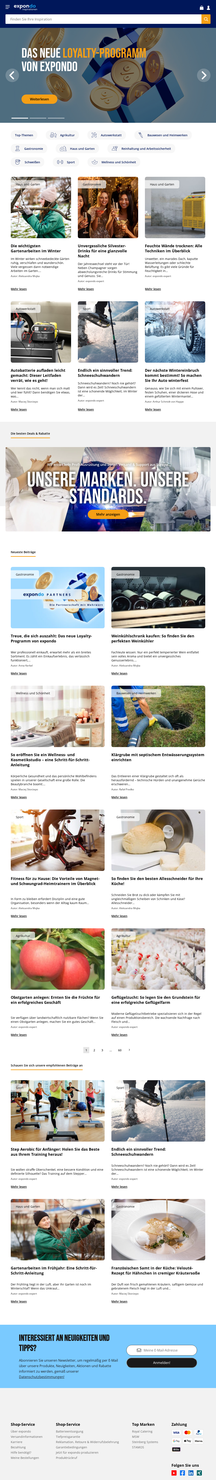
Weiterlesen (39, 99)
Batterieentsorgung (69, 1431)
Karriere (16, 1442)
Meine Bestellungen (25, 1458)
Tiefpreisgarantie (68, 1437)
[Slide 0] (19, 118)
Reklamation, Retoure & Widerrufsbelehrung (87, 1442)
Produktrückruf (66, 1458)
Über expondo (21, 1431)
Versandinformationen (27, 1437)
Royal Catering (142, 1431)
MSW (135, 1437)
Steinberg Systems (145, 1442)
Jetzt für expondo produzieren (77, 1452)
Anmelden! (161, 1362)
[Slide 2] (56, 118)
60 (120, 1050)
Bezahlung (18, 1447)
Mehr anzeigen (108, 514)
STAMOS (138, 1447)
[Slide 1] (38, 118)
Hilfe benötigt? (21, 1452)
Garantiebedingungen (71, 1447)
